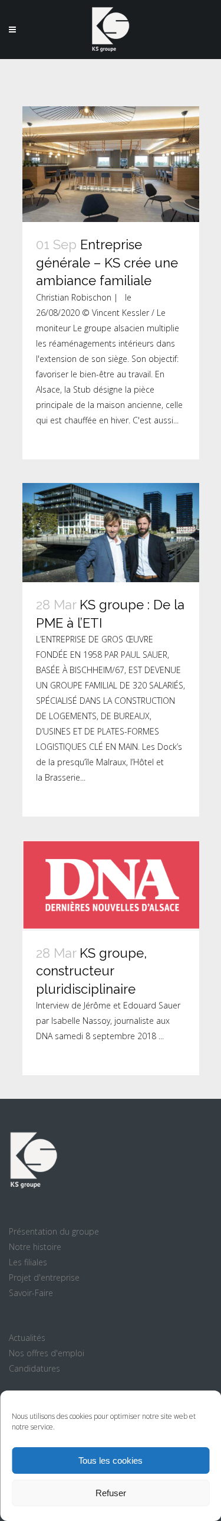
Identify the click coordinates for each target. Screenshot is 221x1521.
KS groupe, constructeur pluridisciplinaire (91, 971)
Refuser (110, 1493)
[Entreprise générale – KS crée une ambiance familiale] (110, 164)
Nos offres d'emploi (46, 1353)
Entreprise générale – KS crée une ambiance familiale (107, 262)
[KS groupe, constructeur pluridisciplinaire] (110, 885)
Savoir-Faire (31, 1292)
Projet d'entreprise (44, 1277)
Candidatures (34, 1368)
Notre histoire (35, 1246)
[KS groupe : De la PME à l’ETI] (110, 533)
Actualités (27, 1337)
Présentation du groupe (54, 1231)
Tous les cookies (110, 1460)
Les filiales (28, 1262)
